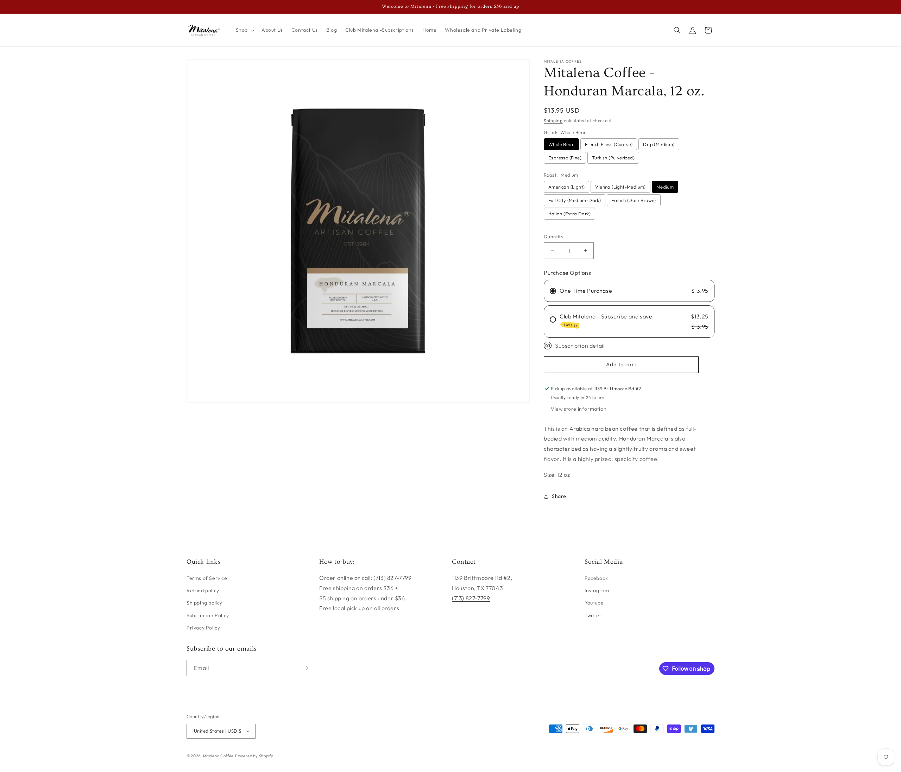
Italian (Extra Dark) (569, 213)
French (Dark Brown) (633, 200)
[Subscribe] (305, 668)
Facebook (596, 578)
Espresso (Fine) (564, 157)
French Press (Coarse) (608, 144)
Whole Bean (561, 144)
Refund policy (203, 590)
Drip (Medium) (658, 144)
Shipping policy (204, 603)
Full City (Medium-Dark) (574, 200)
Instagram (597, 590)
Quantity (553, 236)
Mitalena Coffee (218, 755)
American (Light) (566, 187)
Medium (665, 187)
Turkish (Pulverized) (613, 157)
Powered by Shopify (254, 755)
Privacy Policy (203, 628)
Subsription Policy (208, 615)
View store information (578, 409)
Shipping (553, 120)
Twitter (593, 615)
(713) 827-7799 (392, 577)
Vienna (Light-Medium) (620, 187)
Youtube (594, 603)
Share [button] (559, 496)
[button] (244, 30)
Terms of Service (207, 578)
